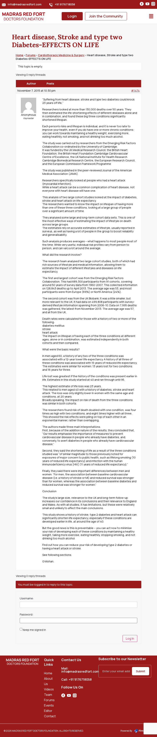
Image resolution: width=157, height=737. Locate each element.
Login (72, 16)
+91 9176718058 (65, 4)
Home (19, 55)
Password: (26, 614)
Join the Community (106, 16)
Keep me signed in (34, 630)
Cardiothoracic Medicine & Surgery (61, 55)
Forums (31, 55)
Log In (130, 638)
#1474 (135, 90)
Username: (27, 598)
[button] (151, 16)
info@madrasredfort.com (24, 4)
